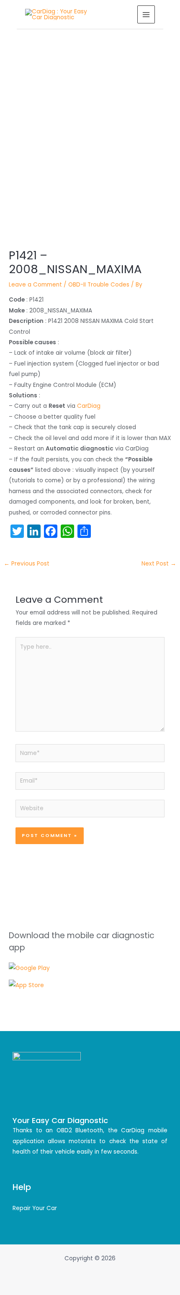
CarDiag (88, 406)
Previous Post (26, 564)
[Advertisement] (90, 123)
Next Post (158, 564)
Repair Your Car (35, 1208)
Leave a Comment (35, 285)
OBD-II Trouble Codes (98, 285)
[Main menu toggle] (146, 14)
